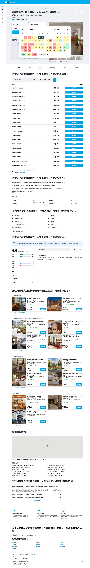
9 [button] (29, 40)
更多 (13, 192)
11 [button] (36, 40)
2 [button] (29, 37)
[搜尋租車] (2, 12)
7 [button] (22, 40)
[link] (19, 312)
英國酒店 (61, 544)
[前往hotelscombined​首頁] (10, 2)
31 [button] (64, 51)
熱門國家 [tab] (15, 535)
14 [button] (22, 44)
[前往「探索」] (2, 18)
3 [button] (32, 37)
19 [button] (39, 44)
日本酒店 (14, 544)
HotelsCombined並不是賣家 (20, 559)
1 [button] (57, 37)
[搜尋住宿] (2, 9)
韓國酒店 (38, 544)
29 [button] (25, 51)
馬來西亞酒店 (62, 546)
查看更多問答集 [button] (36, 500)
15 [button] (25, 44)
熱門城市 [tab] (22, 535)
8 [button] (57, 40)
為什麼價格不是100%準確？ (20, 564)
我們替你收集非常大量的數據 (20, 561)
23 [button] (29, 47)
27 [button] (42, 47)
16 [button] (29, 44)
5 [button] (39, 37)
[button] (2, 2)
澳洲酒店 (14, 542)
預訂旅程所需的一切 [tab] (31, 535)
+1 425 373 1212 (16, 17)
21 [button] (22, 47)
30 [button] (29, 51)
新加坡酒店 (14, 546)
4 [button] (67, 37)
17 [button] (32, 44)
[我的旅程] (2, 22)
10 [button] (32, 40)
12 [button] (39, 40)
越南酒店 (38, 546)
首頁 (12, 8)
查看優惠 (43, 309)
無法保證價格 (33, 554)
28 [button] (22, 51)
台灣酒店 (38, 542)
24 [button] (32, 47)
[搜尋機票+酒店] (2, 15)
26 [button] (39, 47)
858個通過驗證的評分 (21, 19)
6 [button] (42, 37)
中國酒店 (61, 542)
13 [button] (42, 40)
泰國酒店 (14, 548)
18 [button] (36, 44)
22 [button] (25, 47)
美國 (16, 8)
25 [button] (36, 47)
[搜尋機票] (2, 6)
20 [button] (42, 44)
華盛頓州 (24, 8)
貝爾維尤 (32, 8)
